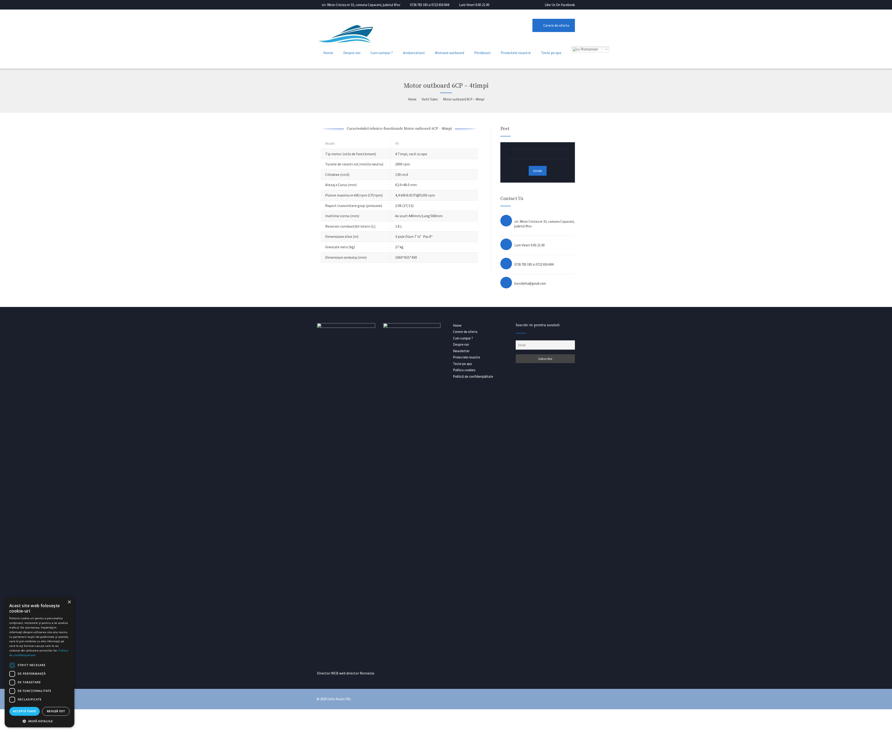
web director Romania (356, 673)
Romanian (589, 49)
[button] (39, 721)
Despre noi (351, 52)
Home (328, 52)
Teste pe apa (551, 52)
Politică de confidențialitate (473, 376)
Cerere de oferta (556, 25)
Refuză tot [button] (56, 711)
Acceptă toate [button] (24, 711)
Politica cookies (464, 370)
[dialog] (39, 662)
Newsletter (461, 351)
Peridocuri (482, 52)
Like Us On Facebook (560, 5)
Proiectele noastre (516, 52)
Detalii (537, 171)
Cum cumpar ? (382, 52)
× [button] (69, 602)
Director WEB (327, 673)
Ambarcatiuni (414, 52)
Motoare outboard (449, 52)
